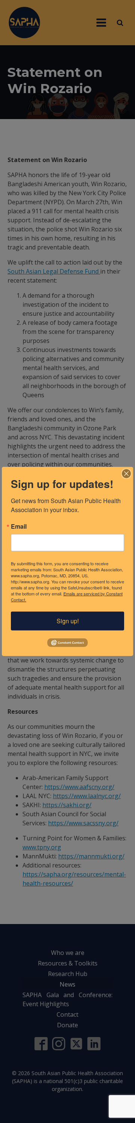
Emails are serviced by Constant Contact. (67, 597)
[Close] (126, 473)
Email (19, 526)
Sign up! (68, 621)
